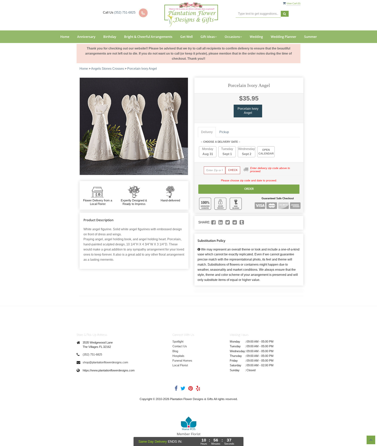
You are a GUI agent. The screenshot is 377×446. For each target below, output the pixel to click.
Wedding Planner (283, 37)
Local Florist (180, 365)
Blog (175, 351)
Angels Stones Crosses (107, 68)
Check (233, 170)
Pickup (224, 132)
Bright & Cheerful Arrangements (148, 37)
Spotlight (177, 341)
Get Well (186, 37)
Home (64, 37)
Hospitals (178, 355)
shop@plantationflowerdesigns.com (105, 362)
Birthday (109, 37)
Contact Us (179, 346)
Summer (310, 37)
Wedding (256, 37)
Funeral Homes (182, 360)
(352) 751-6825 (124, 12)
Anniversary (86, 37)
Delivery (207, 132)
